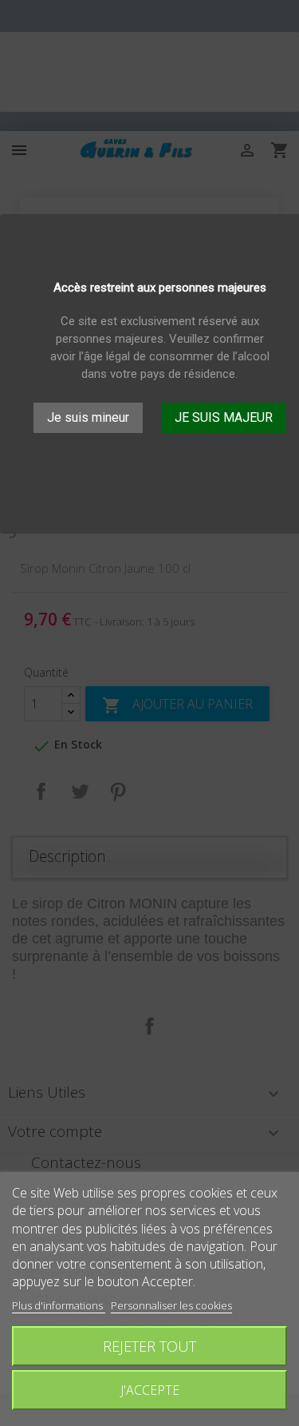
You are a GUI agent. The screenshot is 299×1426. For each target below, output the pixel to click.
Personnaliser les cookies (171, 1305)
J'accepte (149, 1390)
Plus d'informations (58, 1305)
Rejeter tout (149, 1346)
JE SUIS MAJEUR (224, 417)
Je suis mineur (88, 417)
